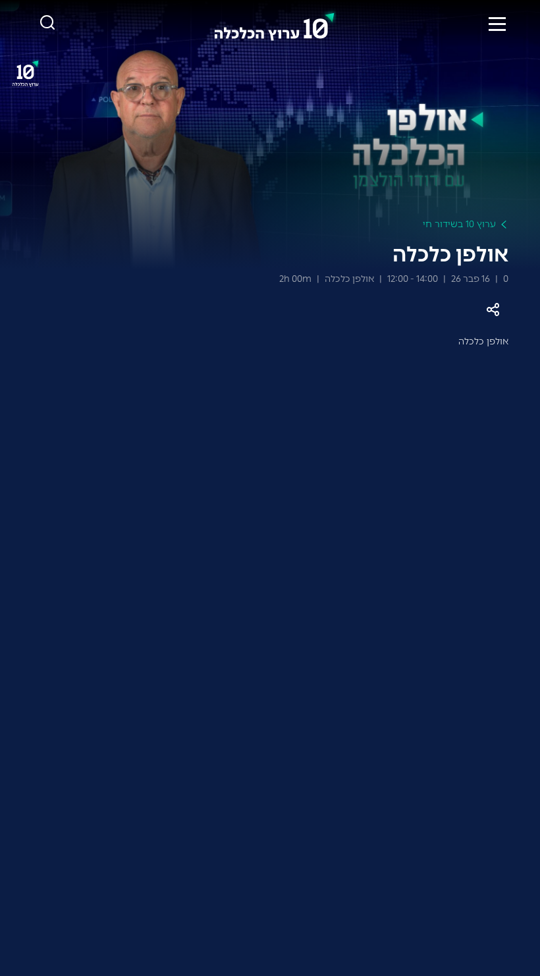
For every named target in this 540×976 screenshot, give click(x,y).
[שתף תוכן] (492, 309)
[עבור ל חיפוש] (47, 23)
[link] (275, 23)
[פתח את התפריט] (497, 24)
